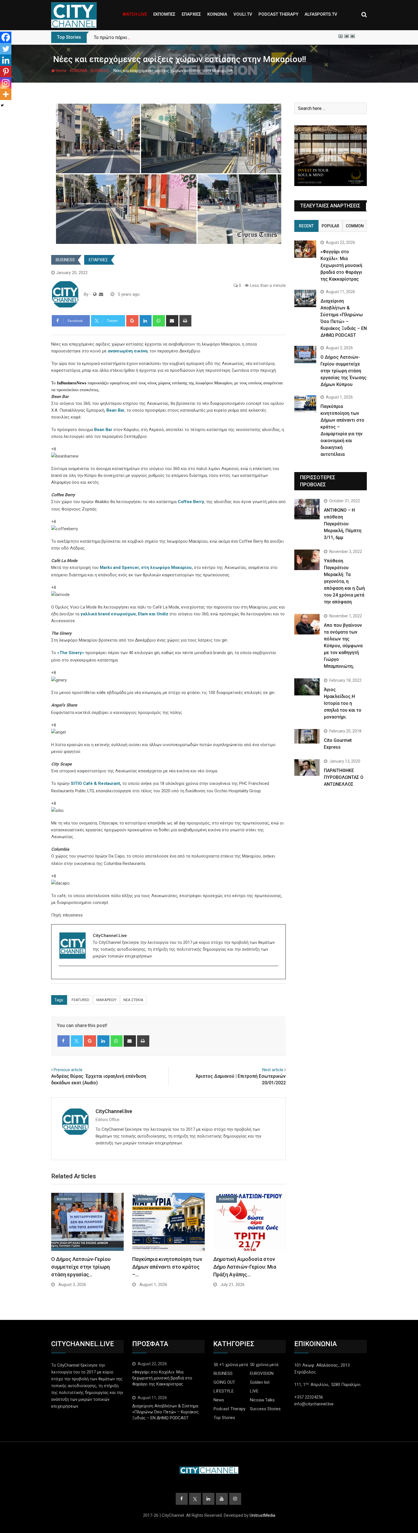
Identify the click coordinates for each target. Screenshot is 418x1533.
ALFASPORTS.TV (321, 14)
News (219, 1400)
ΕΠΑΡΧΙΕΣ (191, 14)
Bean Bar (115, 410)
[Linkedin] (5, 60)
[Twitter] (5, 48)
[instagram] (62, 976)
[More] (5, 94)
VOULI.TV (242, 14)
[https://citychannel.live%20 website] (94, 294)
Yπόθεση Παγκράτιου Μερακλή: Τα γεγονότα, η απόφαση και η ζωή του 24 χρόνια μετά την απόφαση (344, 581)
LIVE (254, 1391)
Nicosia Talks (262, 1400)
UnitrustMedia (262, 1515)
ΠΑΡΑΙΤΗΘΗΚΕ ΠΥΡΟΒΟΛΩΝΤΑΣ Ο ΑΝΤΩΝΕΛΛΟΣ (343, 777)
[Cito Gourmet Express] (307, 736)
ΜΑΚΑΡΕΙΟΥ (106, 1000)
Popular (330, 226)
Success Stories (265, 1408)
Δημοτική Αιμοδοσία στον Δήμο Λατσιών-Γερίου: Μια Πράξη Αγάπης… (244, 1266)
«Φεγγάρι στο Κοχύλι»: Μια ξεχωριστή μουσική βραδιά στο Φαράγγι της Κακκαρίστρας (341, 265)
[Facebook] (5, 37)
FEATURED (80, 1000)
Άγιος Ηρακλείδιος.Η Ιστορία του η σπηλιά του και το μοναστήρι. (342, 703)
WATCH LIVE (135, 14)
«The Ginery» (70, 652)
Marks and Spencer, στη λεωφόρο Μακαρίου (146, 567)
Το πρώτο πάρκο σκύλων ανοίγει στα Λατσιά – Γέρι (147, 37)
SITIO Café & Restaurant (95, 783)
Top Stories (224, 1417)
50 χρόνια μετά (264, 1364)
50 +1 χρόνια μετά (231, 1364)
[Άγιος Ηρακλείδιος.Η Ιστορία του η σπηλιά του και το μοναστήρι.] (307, 686)
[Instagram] (5, 83)
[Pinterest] (5, 71)
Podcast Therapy (229, 1408)
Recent (306, 226)
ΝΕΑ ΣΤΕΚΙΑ (133, 1000)
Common (355, 226)
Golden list (260, 1382)
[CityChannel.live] (101, 294)
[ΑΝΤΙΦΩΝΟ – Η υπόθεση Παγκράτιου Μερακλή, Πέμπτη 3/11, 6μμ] (307, 509)
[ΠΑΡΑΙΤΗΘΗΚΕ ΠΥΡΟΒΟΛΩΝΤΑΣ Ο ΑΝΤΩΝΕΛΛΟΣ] (307, 767)
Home (61, 70)
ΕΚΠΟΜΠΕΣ (164, 14)
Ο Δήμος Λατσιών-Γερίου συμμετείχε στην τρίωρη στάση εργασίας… (81, 1266)
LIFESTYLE (224, 1391)
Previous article (68, 1069)
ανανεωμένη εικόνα (128, 351)
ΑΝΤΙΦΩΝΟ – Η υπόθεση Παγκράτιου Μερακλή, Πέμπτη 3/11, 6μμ (342, 523)
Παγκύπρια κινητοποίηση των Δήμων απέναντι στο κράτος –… (167, 1266)
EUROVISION (262, 1373)
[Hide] (2, 105)
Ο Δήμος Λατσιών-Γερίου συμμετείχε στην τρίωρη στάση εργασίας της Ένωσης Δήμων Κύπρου (343, 370)
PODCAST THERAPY (278, 14)
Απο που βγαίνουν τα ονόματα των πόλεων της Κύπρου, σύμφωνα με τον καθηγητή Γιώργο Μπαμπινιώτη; (343, 645)
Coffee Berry (191, 501)
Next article (272, 1069)
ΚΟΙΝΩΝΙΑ (217, 14)
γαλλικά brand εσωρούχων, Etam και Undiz (124, 614)
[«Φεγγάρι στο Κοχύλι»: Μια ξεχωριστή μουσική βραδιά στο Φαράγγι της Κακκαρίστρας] (305, 249)
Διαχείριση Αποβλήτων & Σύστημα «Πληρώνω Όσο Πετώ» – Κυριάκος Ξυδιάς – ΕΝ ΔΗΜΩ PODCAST (165, 1411)
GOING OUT (224, 1382)
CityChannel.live (114, 1111)
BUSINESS (100, 70)
